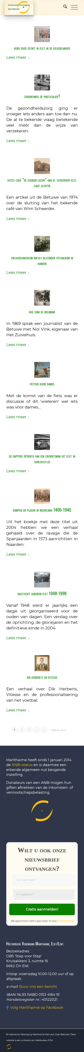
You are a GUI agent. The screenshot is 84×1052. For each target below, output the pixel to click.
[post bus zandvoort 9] (42, 580)
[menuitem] (9, 1046)
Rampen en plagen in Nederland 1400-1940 (42, 510)
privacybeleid (65, 920)
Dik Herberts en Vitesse (42, 677)
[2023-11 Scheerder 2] (42, 166)
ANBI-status (22, 765)
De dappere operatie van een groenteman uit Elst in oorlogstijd (42, 458)
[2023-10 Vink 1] (42, 298)
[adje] (42, 442)
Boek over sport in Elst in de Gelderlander (42, 48)
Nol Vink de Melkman (42, 311)
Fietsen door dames (42, 383)
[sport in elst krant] (42, 34)
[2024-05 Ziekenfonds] (42, 82)
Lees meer (16, 57)
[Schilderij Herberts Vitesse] (42, 663)
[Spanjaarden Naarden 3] (42, 496)
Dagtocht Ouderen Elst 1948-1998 (42, 593)
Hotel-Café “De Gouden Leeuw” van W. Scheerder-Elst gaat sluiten (42, 182)
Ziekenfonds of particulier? (42, 96)
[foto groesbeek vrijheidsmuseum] (42, 244)
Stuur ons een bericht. (38, 986)
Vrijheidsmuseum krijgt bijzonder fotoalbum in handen (42, 260)
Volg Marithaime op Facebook (36, 1007)
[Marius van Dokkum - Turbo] (42, 370)
